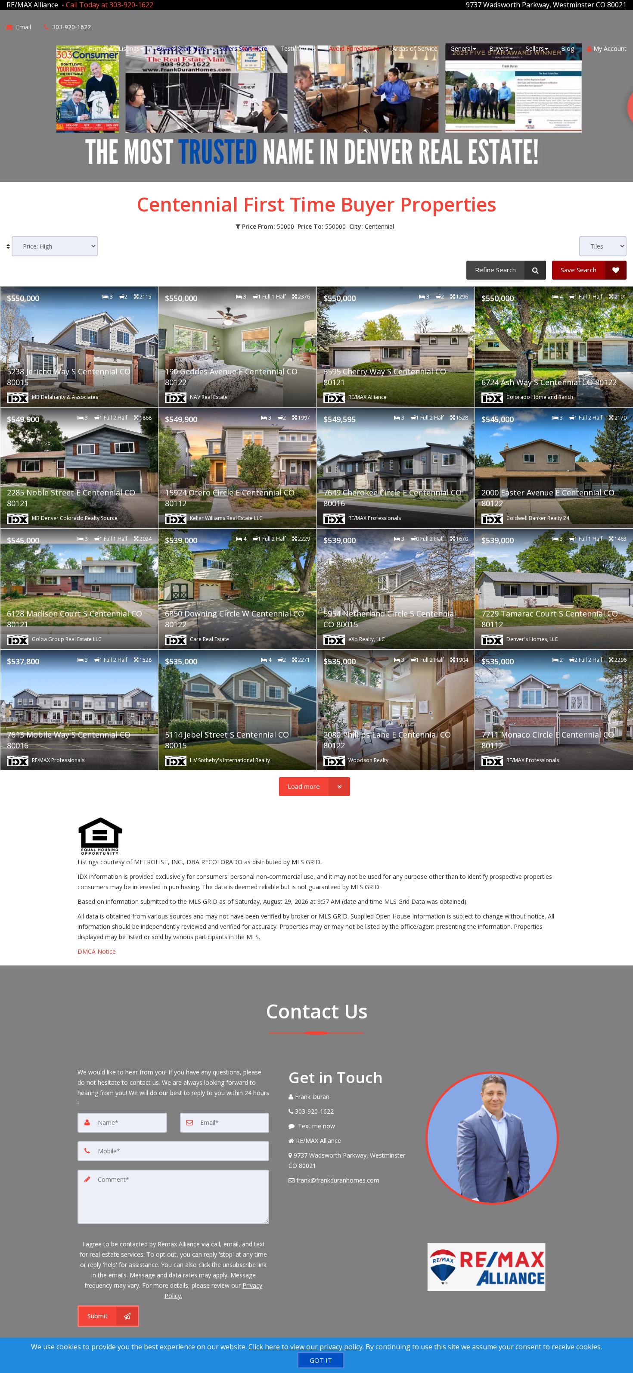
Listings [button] (129, 48)
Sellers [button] (535, 48)
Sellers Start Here (243, 48)
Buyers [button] (499, 48)
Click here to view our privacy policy (305, 1346)
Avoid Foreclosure (354, 48)
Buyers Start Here (181, 48)
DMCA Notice (97, 951)
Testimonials (298, 48)
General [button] (461, 48)
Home (97, 48)
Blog (567, 48)
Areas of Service (415, 48)
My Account (609, 48)
